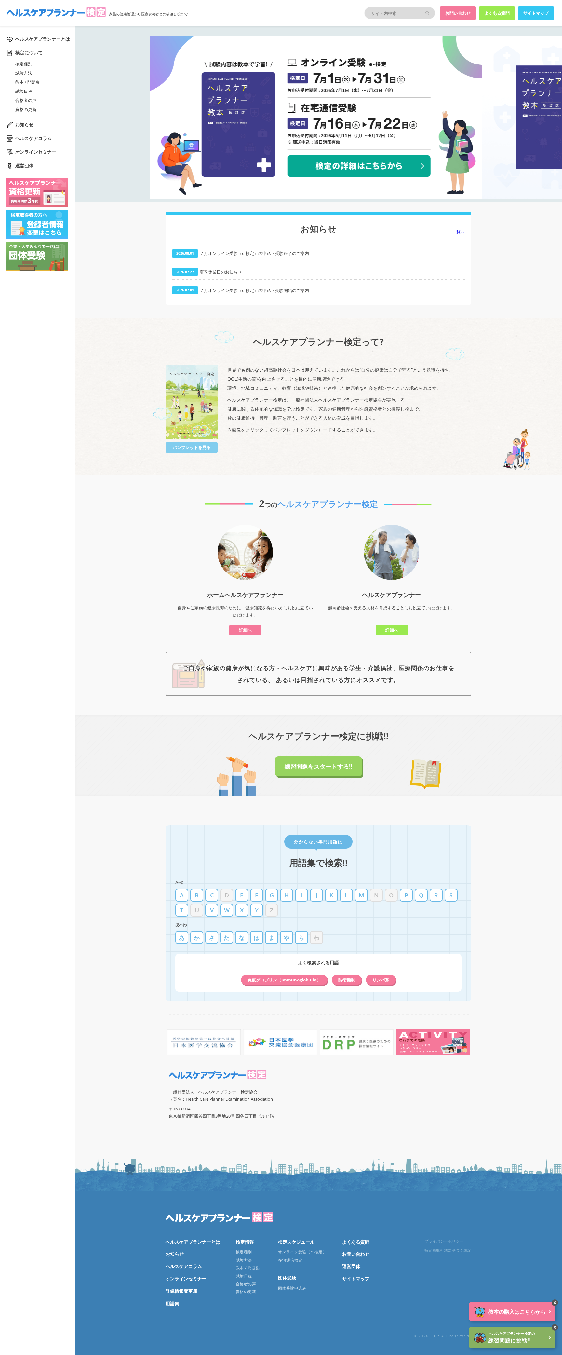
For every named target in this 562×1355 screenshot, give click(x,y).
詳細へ (245, 630)
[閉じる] (555, 1302)
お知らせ (24, 124)
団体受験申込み (292, 1288)
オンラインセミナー (35, 152)
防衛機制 (346, 980)
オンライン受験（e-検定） (302, 1252)
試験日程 (23, 91)
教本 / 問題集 (27, 82)
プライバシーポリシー (443, 1241)
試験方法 (23, 73)
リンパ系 (380, 980)
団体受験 (287, 1278)
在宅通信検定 (290, 1260)
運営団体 (24, 165)
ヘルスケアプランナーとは (42, 39)
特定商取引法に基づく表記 (447, 1250)
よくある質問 (497, 13)
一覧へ (458, 232)
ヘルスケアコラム (33, 138)
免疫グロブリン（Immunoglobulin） (284, 980)
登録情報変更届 (181, 1291)
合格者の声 (25, 100)
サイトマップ (536, 13)
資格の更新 (25, 109)
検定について (29, 52)
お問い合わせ (458, 13)
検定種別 (23, 64)
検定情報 (245, 1242)
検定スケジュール (296, 1242)
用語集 (172, 1303)
